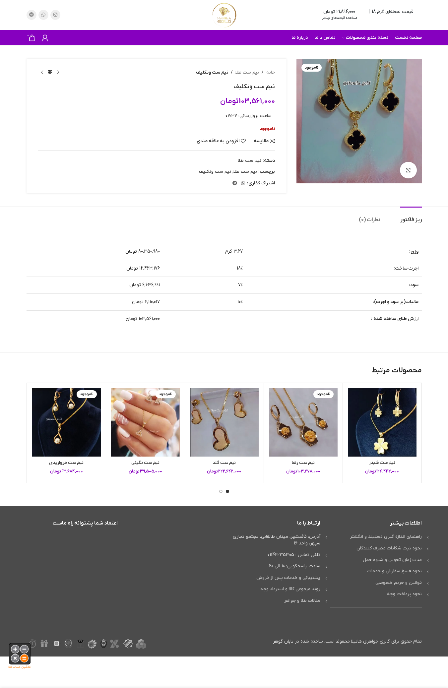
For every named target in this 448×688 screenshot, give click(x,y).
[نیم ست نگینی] (145, 422)
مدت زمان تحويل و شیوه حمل (392, 560)
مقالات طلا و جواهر (302, 600)
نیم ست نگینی (145, 463)
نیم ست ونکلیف (215, 171)
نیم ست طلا (247, 72)
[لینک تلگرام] (31, 15)
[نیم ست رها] (303, 422)
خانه (270, 72)
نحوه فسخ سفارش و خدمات (394, 571)
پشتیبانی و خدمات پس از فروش (288, 578)
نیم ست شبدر (382, 463)
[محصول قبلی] (58, 73)
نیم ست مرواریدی (66, 463)
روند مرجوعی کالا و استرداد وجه (290, 589)
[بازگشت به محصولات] (50, 73)
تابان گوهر (283, 641)
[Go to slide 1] (227, 491)
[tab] (411, 217)
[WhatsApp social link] (43, 15)
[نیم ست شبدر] (382, 422)
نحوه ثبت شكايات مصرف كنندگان (389, 548)
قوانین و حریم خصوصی (398, 583)
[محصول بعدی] (42, 73)
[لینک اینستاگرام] (55, 15)
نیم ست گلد (224, 463)
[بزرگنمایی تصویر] (408, 170)
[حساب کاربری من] (45, 37)
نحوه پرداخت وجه (404, 594)
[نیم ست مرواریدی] (66, 422)
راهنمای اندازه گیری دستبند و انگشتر (386, 536)
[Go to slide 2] (221, 491)
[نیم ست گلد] (224, 422)
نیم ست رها (303, 463)
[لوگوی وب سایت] (224, 15)
